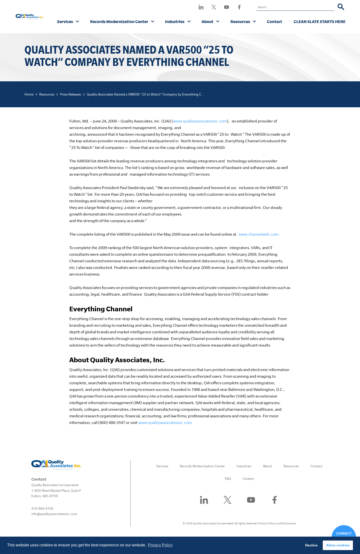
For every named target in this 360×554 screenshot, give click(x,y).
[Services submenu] (77, 22)
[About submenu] (217, 22)
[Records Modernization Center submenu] (152, 22)
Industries (174, 21)
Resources (240, 21)
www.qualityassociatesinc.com (200, 121)
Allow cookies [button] (338, 545)
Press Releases (70, 94)
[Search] (341, 7)
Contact (274, 21)
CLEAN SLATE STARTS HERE (320, 21)
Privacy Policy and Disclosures (277, 523)
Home (29, 94)
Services (65, 21)
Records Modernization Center (119, 21)
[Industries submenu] (189, 22)
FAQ (228, 479)
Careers (248, 479)
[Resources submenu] (254, 22)
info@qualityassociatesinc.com (54, 514)
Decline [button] (311, 545)
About (207, 21)
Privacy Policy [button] (160, 545)
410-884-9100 (42, 508)
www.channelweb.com (258, 234)
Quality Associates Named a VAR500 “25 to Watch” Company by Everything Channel (149, 94)
